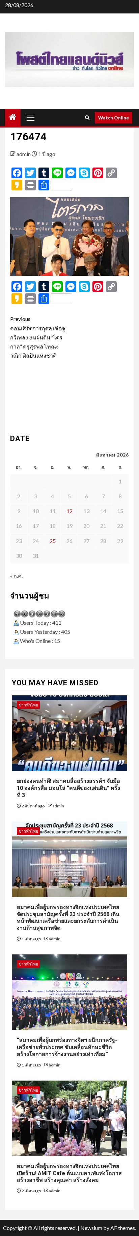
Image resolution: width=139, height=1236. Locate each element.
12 (69, 511)
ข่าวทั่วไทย (28, 704)
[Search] (87, 117)
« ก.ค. (16, 576)
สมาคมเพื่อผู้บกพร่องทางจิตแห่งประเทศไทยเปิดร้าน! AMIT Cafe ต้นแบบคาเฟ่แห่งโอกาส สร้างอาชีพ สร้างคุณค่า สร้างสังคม (69, 1173)
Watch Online (113, 117)
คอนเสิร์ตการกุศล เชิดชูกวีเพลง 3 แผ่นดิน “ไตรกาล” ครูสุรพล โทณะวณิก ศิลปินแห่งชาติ (37, 337)
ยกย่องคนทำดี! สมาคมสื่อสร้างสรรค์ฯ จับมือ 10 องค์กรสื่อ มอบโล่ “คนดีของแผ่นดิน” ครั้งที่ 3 (68, 788)
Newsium (91, 1228)
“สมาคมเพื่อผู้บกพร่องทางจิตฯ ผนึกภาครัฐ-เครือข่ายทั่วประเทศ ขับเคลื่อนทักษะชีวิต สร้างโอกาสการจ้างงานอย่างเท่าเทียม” (67, 1047)
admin (24, 154)
